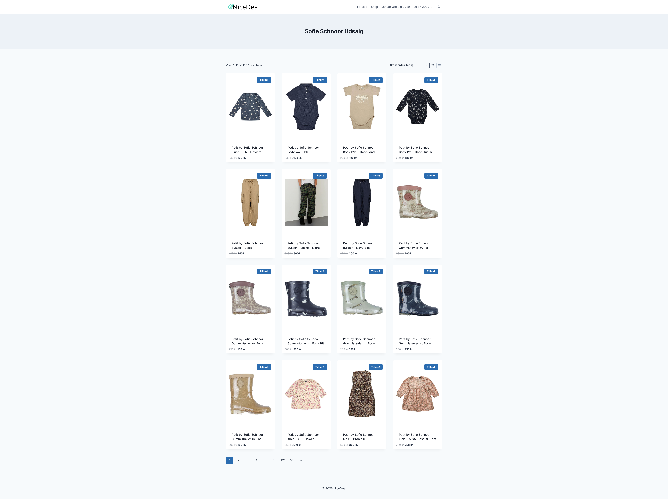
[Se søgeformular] (439, 7)
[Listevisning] (439, 65)
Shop (374, 7)
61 (274, 460)
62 (283, 460)
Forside (362, 7)
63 (292, 460)
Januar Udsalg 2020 (395, 7)
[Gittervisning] (432, 65)
